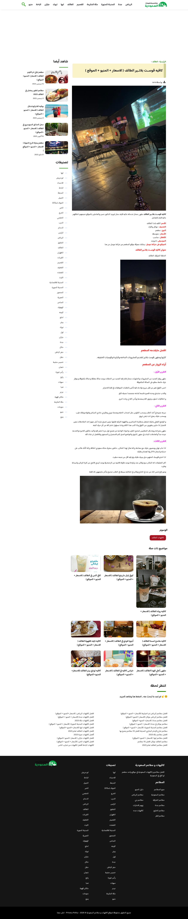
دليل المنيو (139, 789)
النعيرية (60, 297)
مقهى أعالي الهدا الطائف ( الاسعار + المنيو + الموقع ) (151, 673)
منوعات (60, 407)
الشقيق (60, 243)
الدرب (61, 223)
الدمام (60, 228)
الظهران (60, 253)
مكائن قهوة (59, 397)
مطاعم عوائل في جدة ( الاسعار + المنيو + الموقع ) (148, 724)
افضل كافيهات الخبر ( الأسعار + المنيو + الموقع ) (75, 742)
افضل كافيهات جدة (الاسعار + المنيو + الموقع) (76, 717)
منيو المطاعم (159, 789)
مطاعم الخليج (158, 811)
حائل (61, 347)
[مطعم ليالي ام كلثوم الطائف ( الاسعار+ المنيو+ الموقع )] (56, 76)
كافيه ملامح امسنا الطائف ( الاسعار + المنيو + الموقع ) (154, 643)
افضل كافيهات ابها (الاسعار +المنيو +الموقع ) (76, 727)
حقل (61, 357)
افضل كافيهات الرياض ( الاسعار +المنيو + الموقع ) (74, 713)
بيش (61, 322)
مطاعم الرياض (137, 795)
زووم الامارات (138, 805)
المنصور (60, 292)
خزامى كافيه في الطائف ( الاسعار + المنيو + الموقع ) (119, 673)
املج (61, 317)
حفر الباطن (59, 352)
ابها (62, 5)
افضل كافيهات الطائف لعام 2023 (81, 731)
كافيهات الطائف (158, 538)
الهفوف (60, 307)
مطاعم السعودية (157, 795)
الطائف (70, 5)
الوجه (61, 312)
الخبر (61, 208)
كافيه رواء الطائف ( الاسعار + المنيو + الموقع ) (153, 613)
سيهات (60, 382)
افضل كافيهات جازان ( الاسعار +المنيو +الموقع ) (75, 738)
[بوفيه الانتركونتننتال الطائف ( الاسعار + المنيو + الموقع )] (56, 111)
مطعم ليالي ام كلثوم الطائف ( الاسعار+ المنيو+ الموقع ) (33, 76)
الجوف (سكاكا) (57, 203)
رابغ (62, 377)
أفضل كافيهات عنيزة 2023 (84, 735)
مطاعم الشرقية (158, 800)
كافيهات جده (138, 811)
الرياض (128, 5)
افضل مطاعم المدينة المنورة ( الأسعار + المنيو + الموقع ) (145, 727)
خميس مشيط (58, 362)
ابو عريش (59, 178)
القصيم (80, 5)
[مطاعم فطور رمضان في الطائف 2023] (56, 95)
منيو (31, 5)
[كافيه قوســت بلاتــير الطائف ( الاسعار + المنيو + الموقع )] (118, 148)
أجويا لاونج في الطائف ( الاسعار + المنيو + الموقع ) (119, 643)
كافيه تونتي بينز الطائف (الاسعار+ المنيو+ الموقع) (86, 673)
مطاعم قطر (159, 816)
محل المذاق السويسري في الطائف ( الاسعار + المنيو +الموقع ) (33, 128)
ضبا (62, 387)
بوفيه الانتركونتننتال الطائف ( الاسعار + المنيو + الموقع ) (34, 110)
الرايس (60, 233)
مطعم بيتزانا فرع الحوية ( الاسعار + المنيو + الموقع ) (33, 146)
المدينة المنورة (108, 5)
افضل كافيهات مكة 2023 (84, 720)
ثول (62, 332)
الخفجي (60, 218)
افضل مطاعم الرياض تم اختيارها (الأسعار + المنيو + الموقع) (144, 713)
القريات (60, 258)
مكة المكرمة (92, 5)
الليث (61, 277)
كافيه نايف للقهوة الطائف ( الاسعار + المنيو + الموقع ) (89, 643)
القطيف (60, 267)
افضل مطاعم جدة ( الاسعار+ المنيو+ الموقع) (149, 720)
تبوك (55, 5)
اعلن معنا (60, 913)
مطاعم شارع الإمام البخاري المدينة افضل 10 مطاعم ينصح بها (143, 731)
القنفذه (60, 272)
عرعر (61, 392)
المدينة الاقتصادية (56, 282)
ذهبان (61, 367)
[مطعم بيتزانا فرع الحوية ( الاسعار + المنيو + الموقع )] (56, 147)
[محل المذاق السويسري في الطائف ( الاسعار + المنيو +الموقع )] (56, 129)
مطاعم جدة (159, 805)
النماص (60, 302)
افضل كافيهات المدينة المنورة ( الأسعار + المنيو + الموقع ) (71, 724)
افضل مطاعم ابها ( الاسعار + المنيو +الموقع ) (149, 738)
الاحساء (60, 183)
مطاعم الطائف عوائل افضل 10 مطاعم (152, 742)
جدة (120, 5)
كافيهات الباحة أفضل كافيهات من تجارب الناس (76, 745)
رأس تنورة (59, 372)
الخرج (61, 213)
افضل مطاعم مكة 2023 (158, 735)
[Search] (23, 4)
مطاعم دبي (139, 800)
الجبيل (60, 198)
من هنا (107, 244)
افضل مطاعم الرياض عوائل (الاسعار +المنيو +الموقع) (146, 717)
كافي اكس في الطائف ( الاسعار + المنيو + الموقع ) (87, 577)
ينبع (62, 417)
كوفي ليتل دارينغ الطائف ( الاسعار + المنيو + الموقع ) (118, 577)
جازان (47, 5)
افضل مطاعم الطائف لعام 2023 (154, 745)
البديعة (60, 193)
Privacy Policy (72, 913)
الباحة (38, 5)
